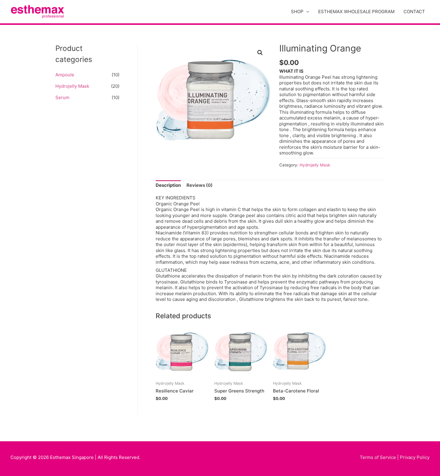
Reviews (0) (199, 185)
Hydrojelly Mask (72, 86)
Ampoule (64, 75)
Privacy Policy (415, 457)
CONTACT (414, 11)
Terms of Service (378, 457)
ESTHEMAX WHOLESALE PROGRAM (356, 11)
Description (168, 185)
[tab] (168, 185)
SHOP (297, 11)
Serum (62, 97)
